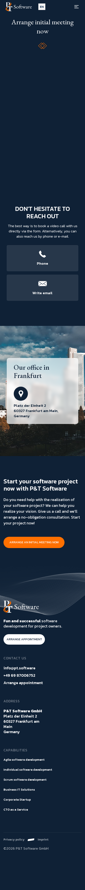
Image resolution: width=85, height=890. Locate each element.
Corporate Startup (17, 799)
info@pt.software (19, 668)
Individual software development (27, 769)
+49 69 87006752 (19, 675)
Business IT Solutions (19, 789)
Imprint (43, 839)
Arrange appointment (23, 682)
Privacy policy (14, 839)
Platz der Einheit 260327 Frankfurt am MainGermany (22, 721)
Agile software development (23, 759)
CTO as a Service (15, 809)
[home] (19, 7)
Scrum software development (24, 779)
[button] (41, 7)
